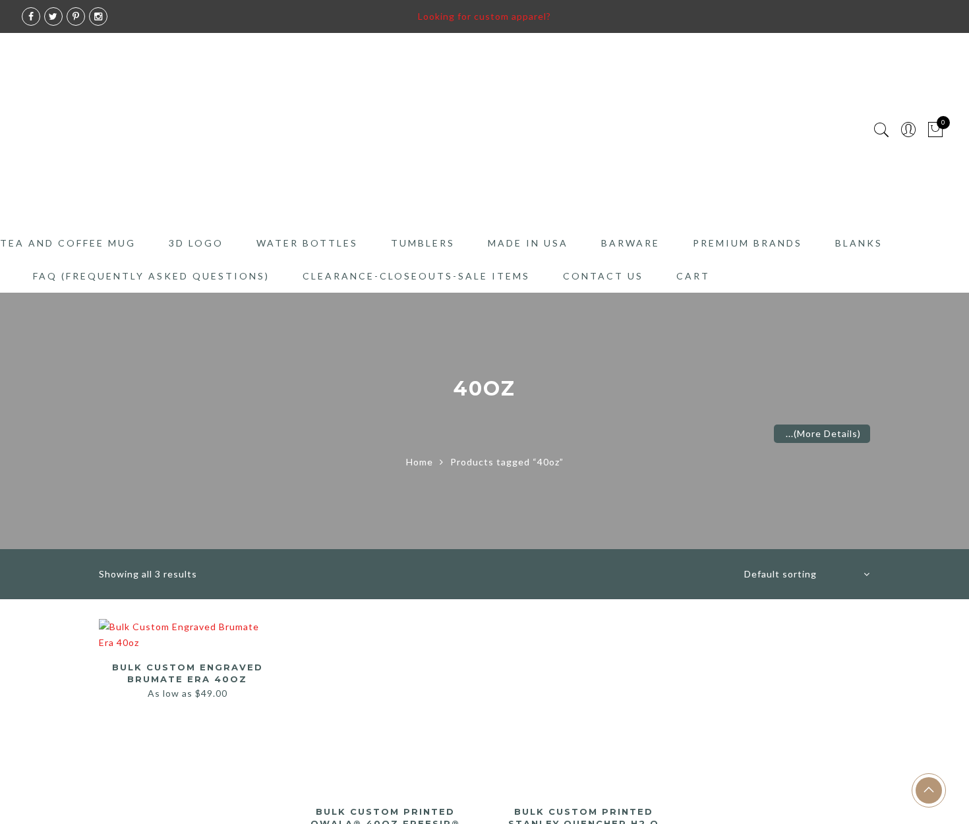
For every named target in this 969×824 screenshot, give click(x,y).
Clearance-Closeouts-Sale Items (416, 275)
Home (419, 461)
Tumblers (423, 243)
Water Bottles (307, 243)
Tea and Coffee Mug (68, 243)
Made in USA (528, 243)
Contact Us (603, 275)
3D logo (196, 243)
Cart (693, 275)
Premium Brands (747, 243)
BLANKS (859, 243)
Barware (630, 243)
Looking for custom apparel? (484, 16)
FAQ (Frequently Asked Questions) (151, 275)
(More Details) (827, 433)
